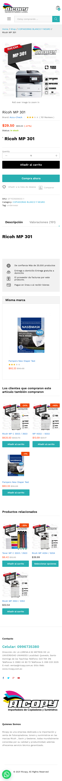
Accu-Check (16, 117)
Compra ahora (31, 178)
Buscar (56, 19)
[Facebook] (3, 678)
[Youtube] (18, 678)
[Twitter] (8, 678)
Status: (6, 130)
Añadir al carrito (31, 164)
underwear (12, 205)
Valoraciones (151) (42, 222)
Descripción (14, 222)
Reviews (46, 117)
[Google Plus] (13, 678)
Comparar (49, 187)
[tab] (14, 223)
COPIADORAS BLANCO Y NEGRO (29, 202)
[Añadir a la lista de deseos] (19, 428)
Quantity (6, 151)
